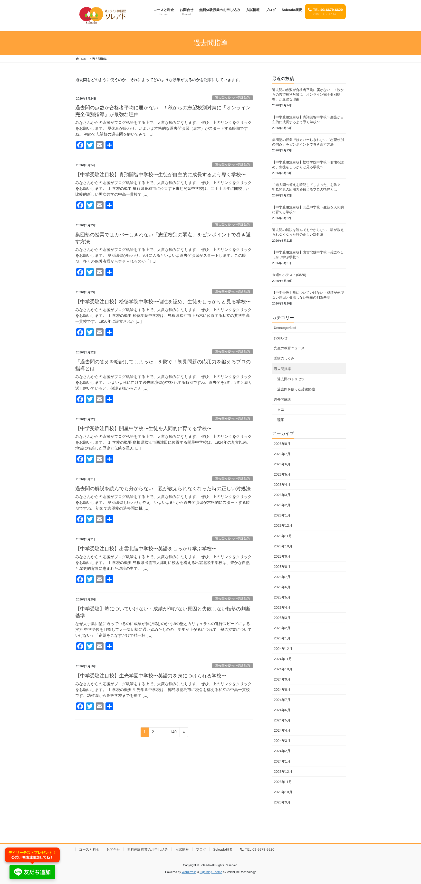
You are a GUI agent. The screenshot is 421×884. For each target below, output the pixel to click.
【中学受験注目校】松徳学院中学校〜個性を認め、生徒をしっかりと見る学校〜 (163, 301)
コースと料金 (89, 849)
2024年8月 (282, 689)
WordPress (189, 872)
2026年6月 (282, 464)
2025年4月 (282, 607)
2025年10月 (283, 546)
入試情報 (182, 849)
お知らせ (280, 338)
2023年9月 (282, 802)
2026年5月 (282, 474)
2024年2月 (282, 751)
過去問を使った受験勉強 (232, 98)
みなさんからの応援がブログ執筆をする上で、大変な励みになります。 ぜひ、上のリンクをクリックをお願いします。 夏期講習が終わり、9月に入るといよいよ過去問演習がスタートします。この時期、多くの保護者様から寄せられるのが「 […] (163, 255)
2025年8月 (282, 567)
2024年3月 (282, 741)
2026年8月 (282, 444)
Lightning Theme (211, 872)
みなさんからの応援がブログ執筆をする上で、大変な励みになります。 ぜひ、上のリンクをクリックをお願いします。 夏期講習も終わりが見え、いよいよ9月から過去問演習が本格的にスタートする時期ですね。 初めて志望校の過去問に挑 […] (163, 502)
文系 (280, 410)
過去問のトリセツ (291, 379)
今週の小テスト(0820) (289, 275)
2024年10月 (283, 669)
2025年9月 (282, 556)
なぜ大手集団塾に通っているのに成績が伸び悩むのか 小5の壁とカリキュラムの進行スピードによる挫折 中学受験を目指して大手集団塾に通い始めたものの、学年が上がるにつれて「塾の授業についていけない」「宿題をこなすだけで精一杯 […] (163, 629)
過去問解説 (282, 399)
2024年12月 (283, 649)
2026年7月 (282, 454)
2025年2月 (282, 628)
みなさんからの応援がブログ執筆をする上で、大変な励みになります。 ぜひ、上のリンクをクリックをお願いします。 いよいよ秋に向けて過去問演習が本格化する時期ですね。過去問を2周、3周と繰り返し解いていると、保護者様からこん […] (163, 382)
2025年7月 (282, 577)
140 (173, 733)
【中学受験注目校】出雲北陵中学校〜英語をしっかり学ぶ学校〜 (146, 548)
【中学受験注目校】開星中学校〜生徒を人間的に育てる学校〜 (143, 428)
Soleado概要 (223, 849)
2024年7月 (282, 700)
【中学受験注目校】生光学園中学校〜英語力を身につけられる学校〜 (150, 675)
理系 (280, 420)
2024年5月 (282, 720)
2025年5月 (282, 597)
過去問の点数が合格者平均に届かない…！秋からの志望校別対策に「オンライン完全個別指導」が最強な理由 (308, 94)
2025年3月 (282, 618)
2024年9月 (282, 679)
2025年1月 (282, 638)
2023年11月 (283, 782)
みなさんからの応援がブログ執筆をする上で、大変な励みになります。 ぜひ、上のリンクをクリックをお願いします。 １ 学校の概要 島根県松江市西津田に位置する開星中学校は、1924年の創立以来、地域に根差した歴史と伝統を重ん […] (163, 442)
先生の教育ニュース (289, 348)
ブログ (201, 849)
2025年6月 (282, 587)
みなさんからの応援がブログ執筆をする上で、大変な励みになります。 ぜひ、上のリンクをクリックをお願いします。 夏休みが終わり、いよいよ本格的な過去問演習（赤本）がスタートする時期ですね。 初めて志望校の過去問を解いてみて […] (163, 128)
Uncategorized (285, 328)
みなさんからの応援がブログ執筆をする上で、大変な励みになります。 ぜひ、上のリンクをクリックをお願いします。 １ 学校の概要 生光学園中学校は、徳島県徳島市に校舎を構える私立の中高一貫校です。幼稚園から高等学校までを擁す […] (163, 690)
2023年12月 (283, 772)
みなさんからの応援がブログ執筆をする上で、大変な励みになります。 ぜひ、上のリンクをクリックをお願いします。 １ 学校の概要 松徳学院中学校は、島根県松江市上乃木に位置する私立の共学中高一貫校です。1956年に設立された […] (163, 315)
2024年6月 (282, 710)
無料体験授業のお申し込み (147, 849)
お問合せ (113, 849)
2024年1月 (282, 761)
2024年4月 (282, 730)
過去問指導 (282, 369)
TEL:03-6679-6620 (259, 849)
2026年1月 (282, 515)
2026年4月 (282, 485)
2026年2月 (282, 505)
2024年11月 (283, 659)
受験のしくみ (284, 358)
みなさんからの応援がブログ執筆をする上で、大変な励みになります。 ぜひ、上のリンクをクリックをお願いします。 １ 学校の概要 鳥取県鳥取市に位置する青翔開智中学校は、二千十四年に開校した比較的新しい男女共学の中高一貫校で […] (163, 188)
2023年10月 (283, 792)
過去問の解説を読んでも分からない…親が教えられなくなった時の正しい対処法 (163, 488)
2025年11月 (283, 536)
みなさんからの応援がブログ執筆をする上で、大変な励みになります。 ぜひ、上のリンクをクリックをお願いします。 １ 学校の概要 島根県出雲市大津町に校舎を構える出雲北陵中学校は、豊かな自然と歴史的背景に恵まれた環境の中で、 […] (163, 563)
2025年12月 (283, 525)
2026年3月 (282, 495)
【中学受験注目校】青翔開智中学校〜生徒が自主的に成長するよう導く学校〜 (160, 174)
